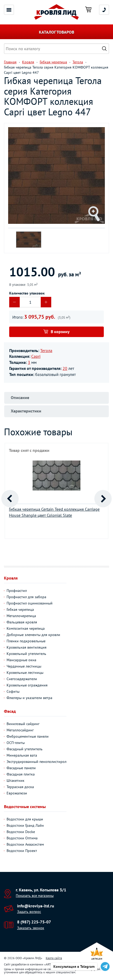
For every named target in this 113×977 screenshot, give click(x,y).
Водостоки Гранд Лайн (25, 825)
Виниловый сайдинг (23, 723)
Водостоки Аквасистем (25, 844)
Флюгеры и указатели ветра (29, 697)
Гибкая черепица (20, 609)
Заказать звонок (30, 928)
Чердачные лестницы (24, 666)
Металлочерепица (21, 615)
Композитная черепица (26, 628)
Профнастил (17, 590)
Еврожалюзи (17, 793)
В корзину (60, 331)
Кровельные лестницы (25, 672)
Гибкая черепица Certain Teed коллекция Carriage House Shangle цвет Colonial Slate (54, 512)
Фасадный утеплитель (25, 749)
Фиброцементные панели (28, 736)
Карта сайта (54, 958)
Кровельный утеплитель (26, 653)
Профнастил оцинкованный (30, 603)
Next (103, 498)
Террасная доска (20, 786)
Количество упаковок (27, 293)
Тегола (46, 350)
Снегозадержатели (22, 678)
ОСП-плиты (16, 742)
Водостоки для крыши (25, 819)
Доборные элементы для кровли (33, 634)
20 (65, 368)
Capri (35, 356)
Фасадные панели (21, 768)
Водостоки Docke (21, 831)
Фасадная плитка (21, 774)
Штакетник (15, 780)
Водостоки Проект (22, 850)
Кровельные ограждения (27, 685)
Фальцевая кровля (22, 622)
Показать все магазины (35, 895)
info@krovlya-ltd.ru (35, 905)
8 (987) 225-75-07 (34, 921)
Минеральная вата (22, 755)
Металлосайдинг (20, 730)
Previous (10, 498)
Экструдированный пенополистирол (36, 761)
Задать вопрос (29, 911)
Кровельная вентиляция (27, 647)
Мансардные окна (21, 660)
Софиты (13, 691)
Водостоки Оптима (22, 838)
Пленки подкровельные (26, 641)
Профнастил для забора (26, 597)
